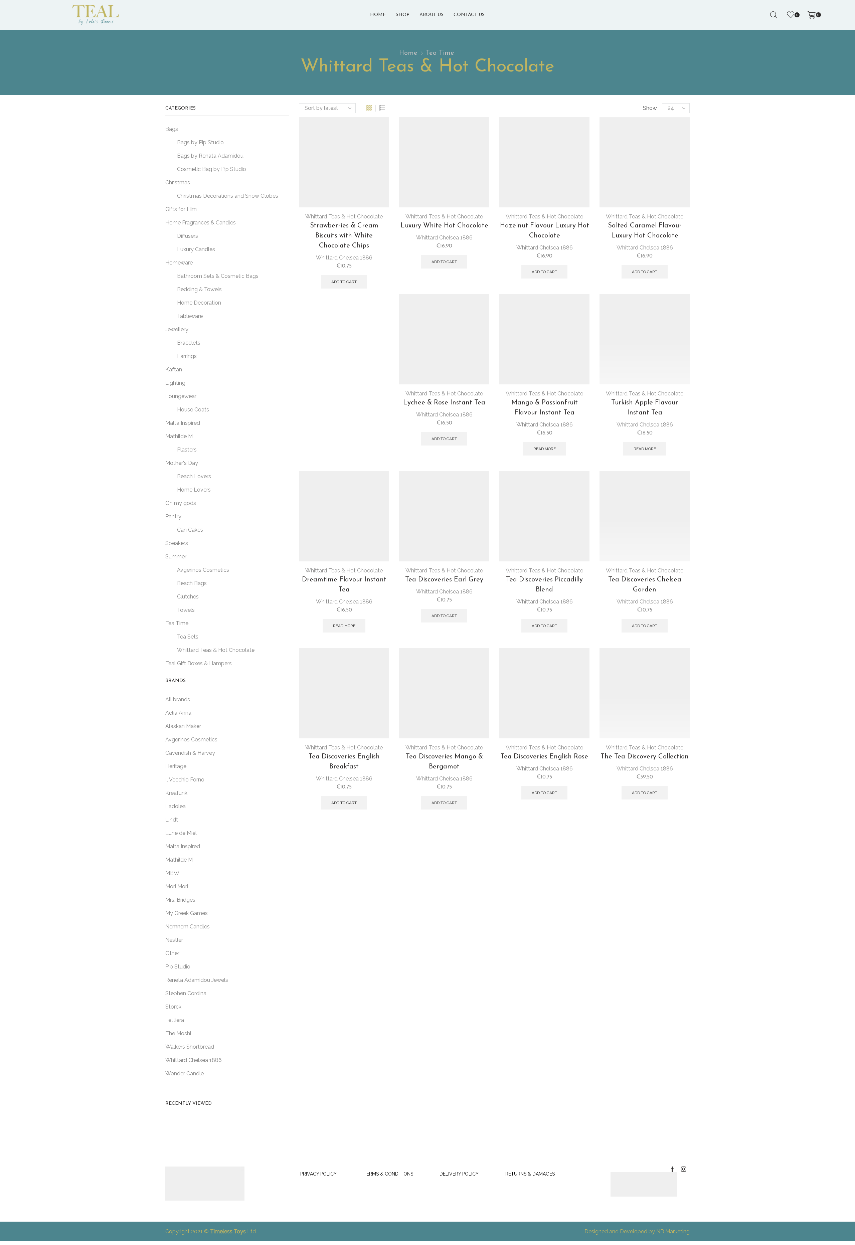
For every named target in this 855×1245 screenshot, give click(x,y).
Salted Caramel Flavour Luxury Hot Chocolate (645, 230)
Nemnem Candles (187, 926)
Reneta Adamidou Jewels (196, 980)
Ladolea (175, 806)
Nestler (174, 940)
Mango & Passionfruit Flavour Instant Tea (544, 407)
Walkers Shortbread (189, 1047)
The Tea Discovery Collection (645, 756)
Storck (173, 1007)
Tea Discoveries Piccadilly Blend (544, 584)
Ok (765, 1222)
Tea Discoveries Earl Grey (444, 579)
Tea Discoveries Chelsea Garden (644, 584)
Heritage (175, 766)
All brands (177, 699)
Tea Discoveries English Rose (544, 756)
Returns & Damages (530, 1174)
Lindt (171, 820)
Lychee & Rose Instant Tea (444, 402)
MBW (172, 873)
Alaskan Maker (183, 726)
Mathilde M (179, 860)
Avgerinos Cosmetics (191, 739)
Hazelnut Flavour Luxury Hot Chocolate (544, 230)
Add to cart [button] (344, 282)
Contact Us (469, 14)
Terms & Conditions (388, 1174)
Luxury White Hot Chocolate (444, 225)
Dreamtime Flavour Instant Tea (344, 416)
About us (431, 14)
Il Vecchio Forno (184, 779)
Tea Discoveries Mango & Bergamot (444, 761)
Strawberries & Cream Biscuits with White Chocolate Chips (344, 235)
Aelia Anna (178, 713)
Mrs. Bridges (180, 900)
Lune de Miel (181, 833)
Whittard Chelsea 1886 (344, 257)
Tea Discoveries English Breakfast (344, 593)
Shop (402, 14)
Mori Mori (176, 886)
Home (378, 14)
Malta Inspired (182, 846)
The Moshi (178, 1033)
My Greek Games (186, 913)
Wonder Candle (184, 1073)
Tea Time (440, 53)
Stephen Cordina (185, 993)
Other (172, 953)
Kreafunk (176, 793)
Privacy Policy (318, 1174)
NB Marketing (673, 1239)
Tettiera (174, 1020)
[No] (838, 1204)
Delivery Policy (459, 1174)
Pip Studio (177, 966)
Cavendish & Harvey (190, 753)
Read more (544, 449)
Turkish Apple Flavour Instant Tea (644, 407)
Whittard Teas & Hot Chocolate (344, 216)
